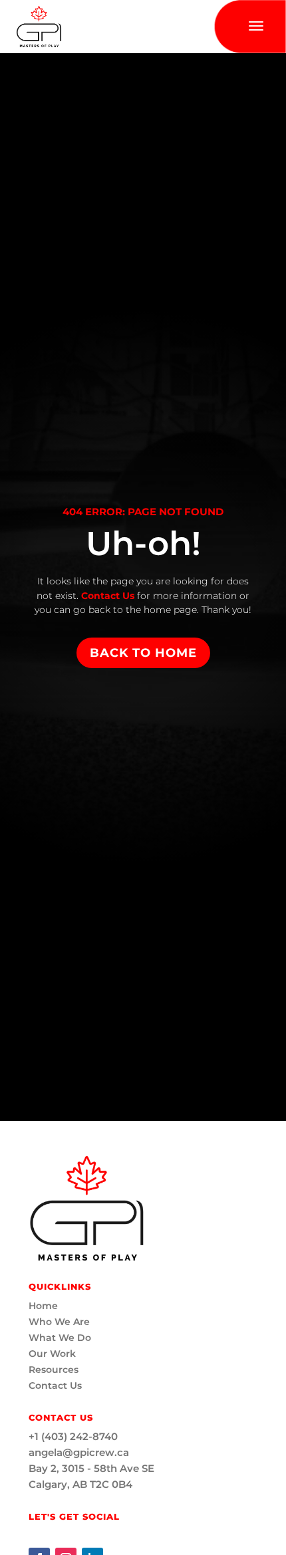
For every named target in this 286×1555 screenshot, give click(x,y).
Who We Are (59, 1322)
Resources (53, 1370)
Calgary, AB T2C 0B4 (80, 1484)
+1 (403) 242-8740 (73, 1436)
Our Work (52, 1354)
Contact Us (106, 596)
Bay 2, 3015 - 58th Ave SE (91, 1468)
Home (43, 1306)
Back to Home (143, 653)
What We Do (60, 1338)
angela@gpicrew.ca (79, 1452)
